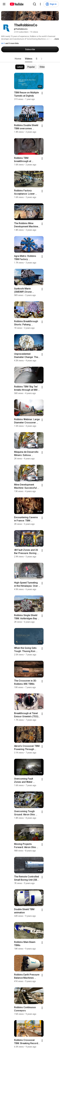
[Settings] (40, 4)
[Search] (34, 4)
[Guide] (4, 4)
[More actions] (42, 93)
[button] (41, 58)
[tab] (17, 58)
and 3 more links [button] (12, 43)
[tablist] (30, 58)
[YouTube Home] (16, 4)
